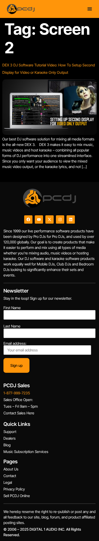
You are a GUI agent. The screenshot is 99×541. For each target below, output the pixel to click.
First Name (12, 308)
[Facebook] (28, 219)
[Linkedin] (71, 219)
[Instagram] (60, 219)
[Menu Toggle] (89, 8)
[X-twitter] (49, 219)
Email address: (14, 344)
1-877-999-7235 (16, 393)
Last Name (11, 326)
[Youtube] (39, 219)
